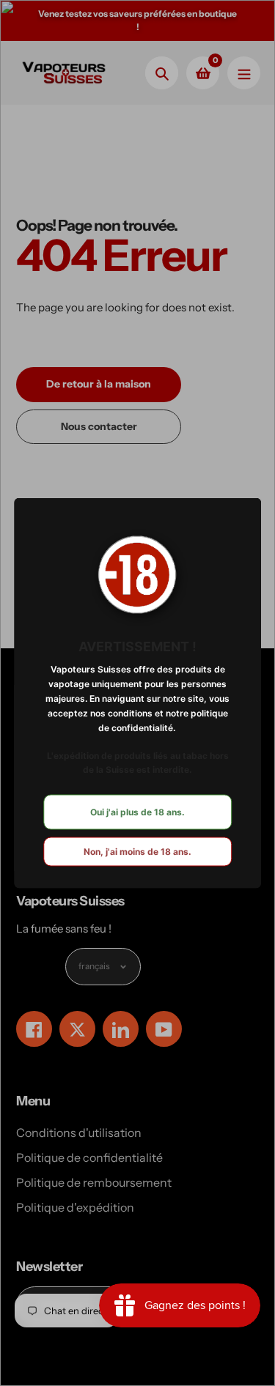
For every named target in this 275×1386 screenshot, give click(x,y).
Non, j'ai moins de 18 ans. (137, 851)
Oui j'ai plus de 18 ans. (137, 812)
